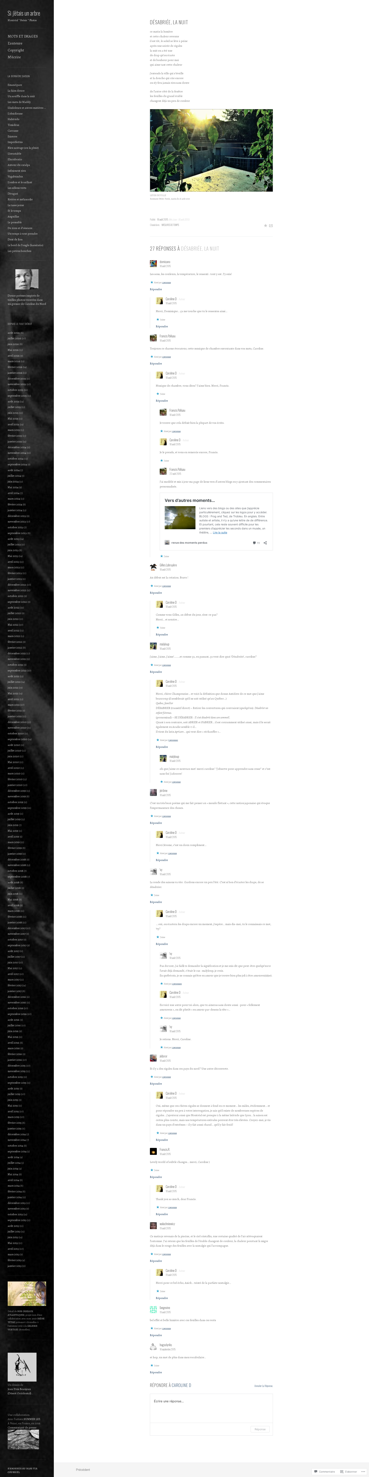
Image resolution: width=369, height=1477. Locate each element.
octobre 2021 (15, 665)
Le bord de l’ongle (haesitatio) (25, 245)
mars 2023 (14, 567)
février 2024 (15, 504)
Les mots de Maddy (19, 102)
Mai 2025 (13, 418)
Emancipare (15, 85)
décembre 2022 (17, 585)
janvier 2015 (15, 1128)
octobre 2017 (15, 939)
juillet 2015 (14, 1094)
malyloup (164, 644)
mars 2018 (14, 911)
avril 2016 (13, 1043)
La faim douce (16, 91)
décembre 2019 (17, 791)
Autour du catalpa (19, 165)
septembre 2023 (17, 533)
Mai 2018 (13, 899)
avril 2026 (14, 356)
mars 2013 (13, 1254)
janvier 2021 (15, 716)
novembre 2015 (17, 1071)
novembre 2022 (17, 590)
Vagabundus (15, 176)
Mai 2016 (13, 1037)
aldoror (163, 1056)
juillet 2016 (14, 1025)
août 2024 (14, 470)
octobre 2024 (15, 459)
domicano (165, 261)
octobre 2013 (15, 1214)
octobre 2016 (15, 1008)
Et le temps (14, 211)
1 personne (166, 282)
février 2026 (15, 367)
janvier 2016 (15, 1060)
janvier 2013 (15, 1266)
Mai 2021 (13, 693)
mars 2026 (14, 361)
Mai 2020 (13, 762)
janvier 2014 (15, 1197)
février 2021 (15, 710)
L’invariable (14, 153)
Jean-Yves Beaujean (19, 1389)
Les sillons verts (17, 188)
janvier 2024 (15, 510)
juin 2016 (13, 1031)
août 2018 (13, 882)
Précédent (83, 1470)
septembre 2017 (17, 945)
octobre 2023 (15, 527)
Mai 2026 (13, 350)
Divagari (13, 194)
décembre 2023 (17, 516)
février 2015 (15, 1123)
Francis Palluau (167, 336)
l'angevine (165, 1307)
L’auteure (15, 43)
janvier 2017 (15, 991)
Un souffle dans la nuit (21, 96)
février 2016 (15, 1054)
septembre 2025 (17, 396)
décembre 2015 (17, 1065)
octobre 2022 (15, 596)
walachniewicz (167, 1223)
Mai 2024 (13, 487)
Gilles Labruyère (168, 565)
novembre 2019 (17, 796)
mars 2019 (14, 842)
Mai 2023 (13, 556)
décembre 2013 (17, 1203)
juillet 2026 (14, 338)
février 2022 (15, 642)
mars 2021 (14, 705)
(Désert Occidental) (19, 1393)
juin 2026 (13, 344)
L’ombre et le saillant (20, 182)
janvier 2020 (15, 785)
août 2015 (13, 1088)
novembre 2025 (17, 384)
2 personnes (177, 983)
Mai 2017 (13, 968)
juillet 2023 (14, 544)
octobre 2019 (15, 802)
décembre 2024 (17, 447)
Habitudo (13, 119)
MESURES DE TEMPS (170, 225)
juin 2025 (13, 413)
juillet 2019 (14, 819)
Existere (12, 136)
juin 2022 (13, 619)
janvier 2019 (15, 854)
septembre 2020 (17, 739)
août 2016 (13, 1020)
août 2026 (14, 333)
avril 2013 (13, 1249)
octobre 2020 (16, 733)
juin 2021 (13, 688)
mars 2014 (14, 1186)
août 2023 (13, 539)
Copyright (16, 50)
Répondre (156, 289)
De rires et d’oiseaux (20, 228)
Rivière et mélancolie (20, 199)
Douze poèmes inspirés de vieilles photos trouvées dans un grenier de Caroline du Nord (27, 300)
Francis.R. (165, 1149)
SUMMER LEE (32, 1419)
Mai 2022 (13, 625)
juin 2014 (13, 1168)
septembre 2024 (17, 464)
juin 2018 (13, 894)
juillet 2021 (14, 682)
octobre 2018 (15, 871)
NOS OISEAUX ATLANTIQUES (20, 1313)
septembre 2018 (17, 877)
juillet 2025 (14, 407)
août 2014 (13, 1157)
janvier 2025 (15, 441)
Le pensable (15, 222)
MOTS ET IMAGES (23, 36)
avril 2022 (13, 630)
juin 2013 (13, 1237)
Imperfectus (15, 142)
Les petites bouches (19, 251)
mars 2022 (14, 636)
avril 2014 (13, 1180)
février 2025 (15, 436)
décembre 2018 (17, 859)
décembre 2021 (17, 653)
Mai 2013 (13, 1243)
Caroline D (171, 299)
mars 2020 (14, 773)
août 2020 (14, 745)
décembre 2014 (17, 1134)
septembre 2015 (17, 1083)
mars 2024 (14, 499)
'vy (161, 869)
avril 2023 (13, 562)
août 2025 (13, 401)
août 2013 (13, 1226)
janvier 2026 (15, 373)
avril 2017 (13, 974)
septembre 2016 (17, 1014)
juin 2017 (13, 962)
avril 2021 (13, 699)
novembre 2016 (17, 1002)
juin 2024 (13, 481)
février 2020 (15, 779)
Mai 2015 (13, 1106)
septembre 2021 (17, 670)
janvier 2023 (15, 579)
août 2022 (14, 607)
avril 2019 (13, 836)
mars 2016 (14, 1048)
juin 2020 (13, 756)
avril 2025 (13, 424)
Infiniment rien (17, 171)
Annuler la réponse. (263, 1386)
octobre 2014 (15, 1146)
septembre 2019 (17, 808)
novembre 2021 (17, 659)
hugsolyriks (166, 1344)
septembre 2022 (17, 602)
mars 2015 (13, 1117)
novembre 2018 (17, 865)
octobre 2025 (15, 390)
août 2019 (13, 814)
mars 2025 (14, 430)
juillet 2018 (14, 888)
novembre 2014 (17, 1140)
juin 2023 (13, 550)
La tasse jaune (16, 205)
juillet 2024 (14, 476)
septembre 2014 (17, 1151)
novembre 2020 (17, 728)
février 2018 (15, 917)
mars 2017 (13, 979)
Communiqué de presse (22, 1427)
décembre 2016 (17, 997)
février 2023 (15, 573)
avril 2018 (13, 905)
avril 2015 (13, 1111)
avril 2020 (14, 768)
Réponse (260, 1429)
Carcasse (13, 131)
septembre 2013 (17, 1220)
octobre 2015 (15, 1077)
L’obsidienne (15, 113)
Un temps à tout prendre (23, 234)
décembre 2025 (17, 378)
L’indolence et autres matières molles (27, 108)
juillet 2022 (14, 613)
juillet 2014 (14, 1163)
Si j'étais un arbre (24, 13)
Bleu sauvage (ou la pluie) (23, 148)
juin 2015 (13, 1100)
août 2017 (13, 951)
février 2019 (15, 848)
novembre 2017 (17, 934)
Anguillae (13, 216)
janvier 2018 (15, 922)
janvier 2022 (15, 647)
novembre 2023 (17, 521)
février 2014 (15, 1191)
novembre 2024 (17, 453)
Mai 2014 (13, 1174)
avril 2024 (13, 493)
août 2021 (13, 676)
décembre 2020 (17, 722)
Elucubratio (15, 159)
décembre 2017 (17, 928)
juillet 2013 (14, 1231)
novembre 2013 (17, 1208)
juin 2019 (13, 825)
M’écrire (14, 57)
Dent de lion (15, 239)
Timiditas (13, 125)
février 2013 (15, 1260)
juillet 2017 (14, 957)
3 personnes (173, 740)
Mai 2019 (13, 831)
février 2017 (15, 985)
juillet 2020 (14, 750)
